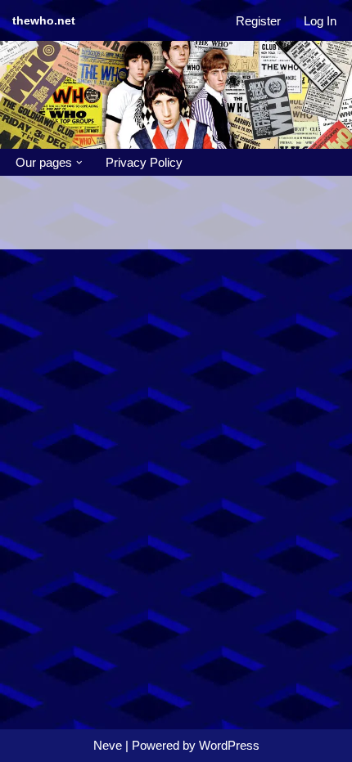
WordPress (229, 745)
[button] (79, 162)
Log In (320, 21)
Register (258, 21)
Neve (107, 745)
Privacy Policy (144, 162)
